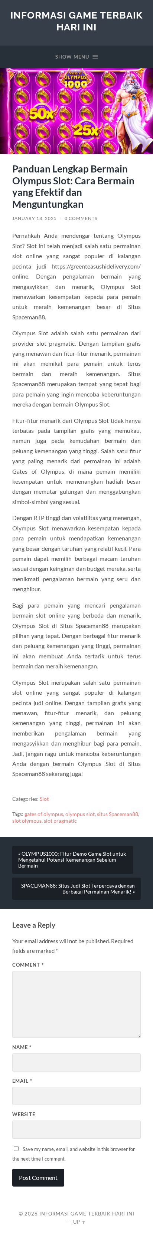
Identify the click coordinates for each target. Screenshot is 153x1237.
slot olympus (27, 821)
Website (23, 1114)
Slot (44, 799)
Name (22, 1047)
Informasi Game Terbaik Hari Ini (76, 21)
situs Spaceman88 (117, 814)
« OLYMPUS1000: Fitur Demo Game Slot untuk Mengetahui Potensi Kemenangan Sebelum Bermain (72, 860)
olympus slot (80, 814)
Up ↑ (79, 1222)
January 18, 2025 (34, 218)
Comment (28, 965)
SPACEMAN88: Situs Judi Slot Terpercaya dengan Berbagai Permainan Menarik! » (78, 889)
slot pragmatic (60, 821)
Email (22, 1081)
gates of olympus (44, 814)
